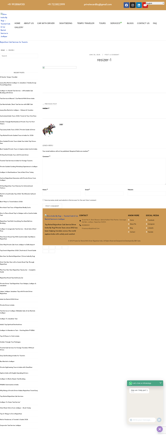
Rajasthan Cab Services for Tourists (14, 42)
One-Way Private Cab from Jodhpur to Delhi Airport (17, 245)
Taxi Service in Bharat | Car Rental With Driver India (17, 98)
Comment (46, 156)
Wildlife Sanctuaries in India (9, 385)
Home (17, 23)
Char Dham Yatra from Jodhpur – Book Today (15, 408)
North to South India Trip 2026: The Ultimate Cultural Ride (18, 195)
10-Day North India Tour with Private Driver (14, 155)
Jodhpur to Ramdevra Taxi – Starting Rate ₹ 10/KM (17, 330)
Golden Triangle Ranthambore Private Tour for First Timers (17, 123)
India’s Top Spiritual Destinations (11, 324)
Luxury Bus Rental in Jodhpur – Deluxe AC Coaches (16, 110)
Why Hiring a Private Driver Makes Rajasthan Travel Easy (19, 390)
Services (115, 23)
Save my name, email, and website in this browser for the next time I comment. (71, 200)
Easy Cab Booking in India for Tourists (12, 356)
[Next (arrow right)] (52, 251)
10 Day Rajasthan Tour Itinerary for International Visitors (16, 187)
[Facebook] (126, 5)
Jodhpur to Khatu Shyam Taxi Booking (12, 379)
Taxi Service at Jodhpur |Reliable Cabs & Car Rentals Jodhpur (17, 312)
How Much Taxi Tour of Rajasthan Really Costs (15, 207)
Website (130, 190)
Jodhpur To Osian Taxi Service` (10, 402)
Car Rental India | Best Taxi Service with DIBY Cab (16, 104)
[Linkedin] (139, 5)
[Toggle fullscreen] (52, 247)
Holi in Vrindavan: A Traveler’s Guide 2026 (14, 419)
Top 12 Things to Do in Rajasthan (11, 414)
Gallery (19, 27)
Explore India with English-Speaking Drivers (14, 373)
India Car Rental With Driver (9, 299)
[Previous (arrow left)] (46, 251)
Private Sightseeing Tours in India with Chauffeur (16, 367)
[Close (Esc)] (65, 247)
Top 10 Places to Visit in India (9, 336)
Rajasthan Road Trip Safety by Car (11, 278)
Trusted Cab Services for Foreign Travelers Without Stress (17, 349)
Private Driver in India (7, 305)
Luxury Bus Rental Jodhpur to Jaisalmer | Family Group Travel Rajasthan (18, 84)
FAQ (155, 23)
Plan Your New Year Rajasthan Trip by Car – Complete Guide (17, 271)
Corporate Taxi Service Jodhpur (10, 425)
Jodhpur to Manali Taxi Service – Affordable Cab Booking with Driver (16, 92)
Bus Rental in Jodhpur (7, 361)
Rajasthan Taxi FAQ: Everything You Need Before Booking (16, 222)
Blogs (130, 23)
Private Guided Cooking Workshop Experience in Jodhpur (18, 166)
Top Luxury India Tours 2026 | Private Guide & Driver (17, 130)
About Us (29, 23)
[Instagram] (133, 5)
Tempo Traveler (85, 23)
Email (87, 190)
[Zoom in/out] (46, 247)
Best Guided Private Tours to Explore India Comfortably (18, 149)
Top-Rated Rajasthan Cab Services (11, 396)
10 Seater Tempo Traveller (9, 77)
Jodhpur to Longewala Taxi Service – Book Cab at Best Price (18, 230)
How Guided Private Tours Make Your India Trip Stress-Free (18, 142)
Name (45, 190)
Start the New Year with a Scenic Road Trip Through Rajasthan (17, 263)
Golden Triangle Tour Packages (10, 342)
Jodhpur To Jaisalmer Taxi (8, 319)
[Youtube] (145, 5)
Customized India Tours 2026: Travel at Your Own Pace (18, 116)
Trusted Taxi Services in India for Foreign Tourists (16, 161)
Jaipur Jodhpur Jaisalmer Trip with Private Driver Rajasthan (16, 292)
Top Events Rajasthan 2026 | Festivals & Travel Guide (18, 250)
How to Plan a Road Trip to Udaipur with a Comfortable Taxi (18, 214)
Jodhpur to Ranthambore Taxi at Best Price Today (17, 172)
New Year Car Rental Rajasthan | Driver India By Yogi (17, 256)
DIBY (61, 124)
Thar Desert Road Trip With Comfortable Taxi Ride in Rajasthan (17, 238)
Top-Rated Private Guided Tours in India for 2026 (16, 135)
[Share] (59, 247)
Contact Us (143, 23)
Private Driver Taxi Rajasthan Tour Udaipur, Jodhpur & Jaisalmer (18, 284)
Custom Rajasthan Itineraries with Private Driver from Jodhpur (18, 179)
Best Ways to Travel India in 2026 (11, 202)
